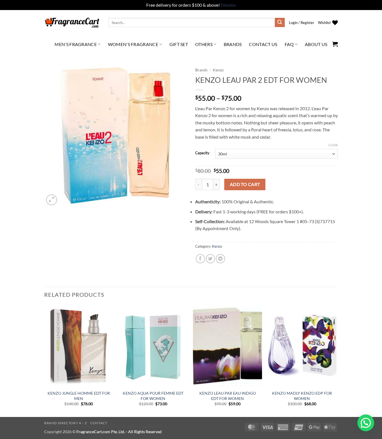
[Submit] (279, 22)
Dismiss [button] (228, 5)
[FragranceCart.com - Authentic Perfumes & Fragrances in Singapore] (72, 22)
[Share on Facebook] (200, 258)
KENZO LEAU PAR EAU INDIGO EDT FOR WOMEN (227, 396)
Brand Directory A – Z (65, 423)
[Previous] (44, 360)
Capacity (202, 153)
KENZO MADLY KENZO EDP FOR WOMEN (302, 396)
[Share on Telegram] (220, 258)
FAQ (289, 44)
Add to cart (245, 184)
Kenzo (218, 70)
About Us (316, 44)
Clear (333, 145)
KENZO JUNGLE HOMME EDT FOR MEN (79, 396)
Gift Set (178, 44)
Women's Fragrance (133, 44)
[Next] (336, 360)
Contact (98, 423)
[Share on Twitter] (210, 258)
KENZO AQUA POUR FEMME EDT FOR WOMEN (153, 396)
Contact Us (263, 44)
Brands (233, 44)
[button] (301, 23)
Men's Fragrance (76, 44)
